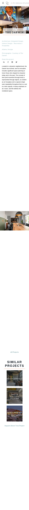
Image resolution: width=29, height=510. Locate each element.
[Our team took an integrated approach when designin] (14, 491)
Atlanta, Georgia (7, 49)
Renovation (18, 43)
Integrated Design (17, 41)
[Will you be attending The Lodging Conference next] (14, 440)
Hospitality (5, 45)
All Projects (14, 352)
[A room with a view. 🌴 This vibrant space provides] (14, 474)
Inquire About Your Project (14, 426)
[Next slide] (26, 220)
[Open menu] (3, 3)
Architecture (6, 41)
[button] (3, 62)
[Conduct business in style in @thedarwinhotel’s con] (14, 457)
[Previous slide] (3, 220)
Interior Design (7, 43)
